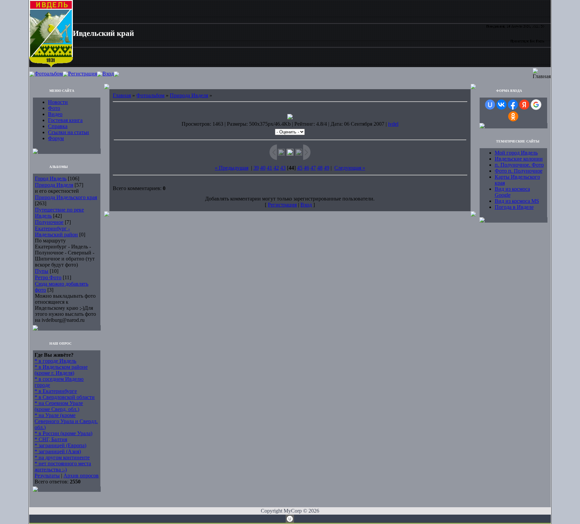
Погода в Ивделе (514, 207)
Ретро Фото (48, 277)
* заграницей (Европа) (60, 445)
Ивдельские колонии (519, 159)
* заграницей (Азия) (58, 451)
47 (313, 168)
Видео (55, 114)
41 (269, 168)
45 (299, 168)
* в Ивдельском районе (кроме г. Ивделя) (61, 370)
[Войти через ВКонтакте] (501, 105)
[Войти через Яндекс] (524, 105)
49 (326, 168)
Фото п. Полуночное (518, 171)
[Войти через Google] (536, 104)
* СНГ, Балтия (51, 439)
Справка (57, 126)
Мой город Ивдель (516, 153)
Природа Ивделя (54, 185)
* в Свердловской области (65, 397)
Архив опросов (81, 475)
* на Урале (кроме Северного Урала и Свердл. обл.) (66, 421)
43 (283, 168)
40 (262, 168)
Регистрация (82, 73)
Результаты (47, 475)
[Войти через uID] (490, 105)
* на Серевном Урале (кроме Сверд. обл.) (59, 406)
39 (256, 168)
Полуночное (49, 222)
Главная (122, 95)
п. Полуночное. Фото (519, 165)
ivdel (393, 124)
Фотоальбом (49, 73)
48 (320, 168)
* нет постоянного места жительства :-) (63, 466)
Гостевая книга (65, 120)
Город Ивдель (50, 178)
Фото (54, 108)
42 (276, 168)
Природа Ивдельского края (66, 197)
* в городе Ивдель (55, 361)
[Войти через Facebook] (513, 105)
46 (306, 168)
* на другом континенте (62, 457)
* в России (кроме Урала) (63, 433)
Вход (108, 73)
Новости (58, 102)
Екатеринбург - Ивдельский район (56, 231)
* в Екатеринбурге (56, 391)
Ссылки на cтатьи (68, 132)
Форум (56, 138)
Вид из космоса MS (517, 201)
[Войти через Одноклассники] (513, 116)
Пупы (41, 271)
